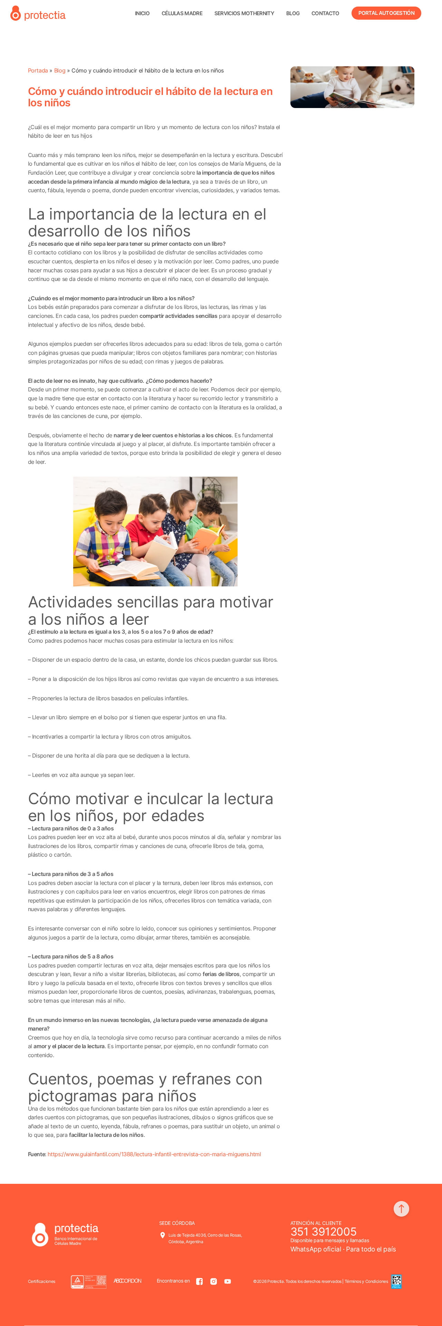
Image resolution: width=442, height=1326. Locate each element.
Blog (292, 13)
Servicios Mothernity (244, 13)
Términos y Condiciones (366, 1281)
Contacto (325, 13)
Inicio (142, 13)
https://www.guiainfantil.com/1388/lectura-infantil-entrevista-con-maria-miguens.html (154, 1154)
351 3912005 (323, 1231)
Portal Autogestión (386, 13)
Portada (38, 70)
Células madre (182, 13)
